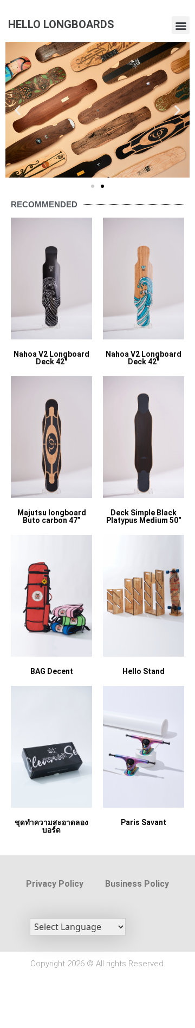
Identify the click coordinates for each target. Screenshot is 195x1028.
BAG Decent (51, 671)
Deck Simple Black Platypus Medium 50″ (143, 516)
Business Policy (137, 884)
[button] (181, 25)
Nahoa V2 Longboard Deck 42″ (51, 358)
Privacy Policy (54, 884)
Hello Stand (143, 671)
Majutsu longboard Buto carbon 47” (51, 516)
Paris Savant (143, 822)
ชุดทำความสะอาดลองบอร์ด (51, 826)
